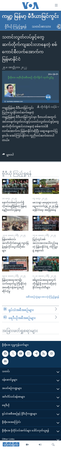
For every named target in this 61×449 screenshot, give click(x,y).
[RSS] (43, 353)
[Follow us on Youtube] (20, 353)
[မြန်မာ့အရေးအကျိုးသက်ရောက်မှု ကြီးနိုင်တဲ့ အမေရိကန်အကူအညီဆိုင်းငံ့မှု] (15, 263)
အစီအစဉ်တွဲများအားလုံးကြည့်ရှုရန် (42, 297)
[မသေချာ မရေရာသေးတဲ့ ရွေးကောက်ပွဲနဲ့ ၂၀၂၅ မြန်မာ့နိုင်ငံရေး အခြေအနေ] (46, 186)
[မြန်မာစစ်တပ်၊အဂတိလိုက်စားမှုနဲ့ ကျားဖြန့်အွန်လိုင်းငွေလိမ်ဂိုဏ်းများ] (15, 223)
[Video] (27, 445)
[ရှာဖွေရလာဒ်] (53, 445)
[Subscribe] (5, 361)
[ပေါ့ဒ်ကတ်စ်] (51, 353)
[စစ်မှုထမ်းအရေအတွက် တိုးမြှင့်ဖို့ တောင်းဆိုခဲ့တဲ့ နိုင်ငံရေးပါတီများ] (46, 263)
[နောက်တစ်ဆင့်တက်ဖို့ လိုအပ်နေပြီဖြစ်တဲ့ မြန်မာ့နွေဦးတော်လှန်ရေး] (15, 186)
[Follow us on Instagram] (28, 353)
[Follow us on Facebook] (5, 353)
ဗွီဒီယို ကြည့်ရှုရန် (15, 26)
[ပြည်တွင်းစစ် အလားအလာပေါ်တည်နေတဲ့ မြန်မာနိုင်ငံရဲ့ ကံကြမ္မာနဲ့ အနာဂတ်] (46, 223)
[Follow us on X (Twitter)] (13, 353)
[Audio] (40, 445)
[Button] (8, 155)
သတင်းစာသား (41, 26)
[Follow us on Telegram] (36, 353)
